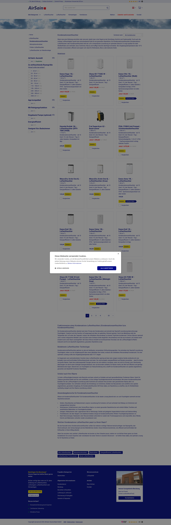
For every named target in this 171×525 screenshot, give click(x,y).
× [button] (118, 253)
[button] (62, 268)
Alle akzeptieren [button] (107, 268)
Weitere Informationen (74, 263)
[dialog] (85, 262)
